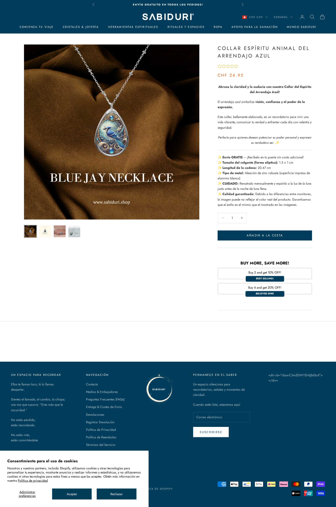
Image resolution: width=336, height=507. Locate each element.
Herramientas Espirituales (133, 27)
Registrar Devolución (100, 422)
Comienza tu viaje (37, 27)
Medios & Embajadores (102, 391)
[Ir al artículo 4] (74, 231)
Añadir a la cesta (265, 235)
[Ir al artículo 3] (59, 231)
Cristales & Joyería (81, 27)
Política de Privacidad (101, 429)
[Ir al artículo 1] (30, 231)
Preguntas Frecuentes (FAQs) (105, 399)
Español (281, 17)
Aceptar (72, 494)
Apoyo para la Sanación (255, 27)
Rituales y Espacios (186, 27)
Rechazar (116, 494)
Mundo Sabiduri (301, 27)
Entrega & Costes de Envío (104, 407)
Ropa (218, 27)
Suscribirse (211, 432)
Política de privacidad (33, 480)
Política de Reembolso (101, 437)
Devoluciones (95, 414)
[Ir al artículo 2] (45, 231)
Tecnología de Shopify (153, 489)
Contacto (92, 384)
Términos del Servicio (100, 444)
